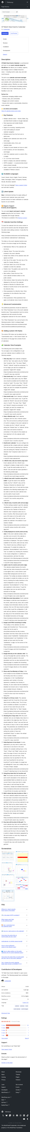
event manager (24, 1009)
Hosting (3, 1077)
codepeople (6, 29)
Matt (3, 1100)
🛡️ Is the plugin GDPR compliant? (10, 915)
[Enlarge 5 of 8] (26, 853)
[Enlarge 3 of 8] (12, 876)
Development (6, 50)
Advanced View (5, 1013)
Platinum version (22, 218)
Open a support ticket (21, 185)
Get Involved (19, 1084)
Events (17, 1087)
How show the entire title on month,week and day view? (9, 936)
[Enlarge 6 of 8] (26, 865)
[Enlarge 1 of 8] (12, 853)
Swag (18, 1092)
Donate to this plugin (7, 1062)
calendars (22, 1006)
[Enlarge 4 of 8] (12, 891)
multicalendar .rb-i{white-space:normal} (11, 941)
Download (5, 33)
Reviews (5, 43)
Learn (2, 1084)
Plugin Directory (5, 6)
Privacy (3, 1079)
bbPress (4, 1102)
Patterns (18, 1079)
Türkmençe (8, 1111)
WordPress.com (6, 1097)
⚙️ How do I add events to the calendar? (12, 931)
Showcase (18, 1072)
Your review (4, 1038)
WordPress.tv (5, 1092)
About (3, 1072)
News (3, 1074)
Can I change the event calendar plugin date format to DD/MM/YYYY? (11, 963)
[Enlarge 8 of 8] (26, 886)
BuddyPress (5, 1105)
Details (5, 39)
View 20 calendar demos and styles (11, 111)
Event (27, 1006)
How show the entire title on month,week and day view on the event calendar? (12, 957)
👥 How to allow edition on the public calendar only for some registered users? (12, 952)
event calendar (17, 1009)
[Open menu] (27, 2)
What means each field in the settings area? (7, 920)
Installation (6, 46)
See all (27, 1038)
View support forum (6, 1049)
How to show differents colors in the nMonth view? (8, 946)
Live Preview (14, 33)
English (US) (26, 1002)
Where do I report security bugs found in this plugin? (8, 909)
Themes (18, 1074)
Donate (18, 1090)
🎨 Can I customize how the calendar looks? (8, 925)
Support (5, 54)
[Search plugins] (16, 11)
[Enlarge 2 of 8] (12, 864)
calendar (17, 1006)
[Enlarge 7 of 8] (26, 878)
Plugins (17, 1077)
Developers (4, 1090)
